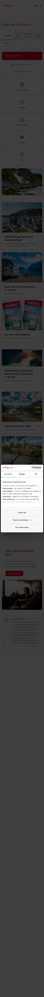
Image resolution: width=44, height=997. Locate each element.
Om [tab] (36, 474)
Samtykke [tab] (8, 474)
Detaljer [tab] (22, 474)
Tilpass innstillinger (21, 520)
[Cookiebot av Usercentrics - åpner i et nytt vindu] (31, 467)
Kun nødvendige (22, 527)
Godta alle (22, 513)
